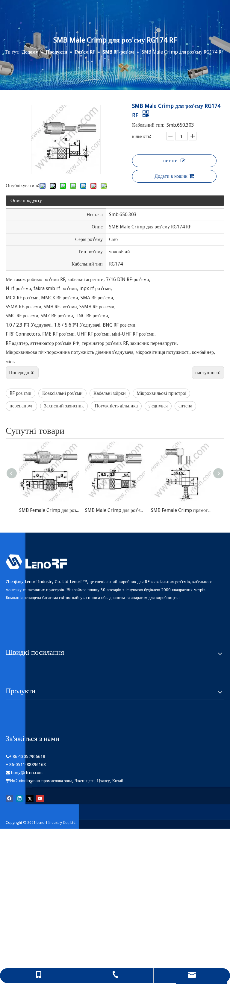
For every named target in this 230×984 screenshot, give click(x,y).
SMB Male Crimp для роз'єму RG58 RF (115, 510)
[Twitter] (30, 798)
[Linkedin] (19, 798)
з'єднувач (158, 406)
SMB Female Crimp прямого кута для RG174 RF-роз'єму (181, 510)
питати (170, 160)
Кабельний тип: (148, 125)
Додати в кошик (171, 176)
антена (185, 406)
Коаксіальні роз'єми (62, 393)
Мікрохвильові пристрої (161, 393)
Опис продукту (26, 200)
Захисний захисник (64, 406)
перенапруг (21, 406)
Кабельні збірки (109, 393)
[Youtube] (40, 798)
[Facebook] (9, 798)
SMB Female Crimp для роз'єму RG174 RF (49, 510)
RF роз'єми (20, 393)
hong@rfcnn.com (27, 772)
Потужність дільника (116, 406)
